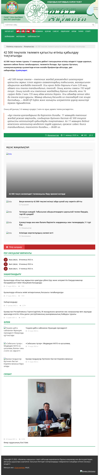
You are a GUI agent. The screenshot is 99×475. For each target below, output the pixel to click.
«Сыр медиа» (19, 467)
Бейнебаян (9, 36)
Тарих (80, 31)
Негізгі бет (9, 31)
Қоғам (48, 31)
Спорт (87, 31)
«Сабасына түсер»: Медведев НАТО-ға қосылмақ (48, 343)
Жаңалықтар (22, 31)
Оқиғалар (65, 31)
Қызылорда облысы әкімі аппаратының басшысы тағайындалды (33, 292)
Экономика (38, 31)
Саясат (56, 31)
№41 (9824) (13, 264)
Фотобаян (20, 36)
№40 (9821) (13, 269)
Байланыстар (34, 36)
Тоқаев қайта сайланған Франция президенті (46, 328)
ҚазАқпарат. (22, 70)
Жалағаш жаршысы (49, 11)
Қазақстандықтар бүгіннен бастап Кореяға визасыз (49, 359)
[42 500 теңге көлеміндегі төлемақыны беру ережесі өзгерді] (49, 154)
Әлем (74, 31)
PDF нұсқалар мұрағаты (18, 253)
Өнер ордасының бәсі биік (16, 442)
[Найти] (93, 25)
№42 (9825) (13, 260)
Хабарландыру (10, 302)
